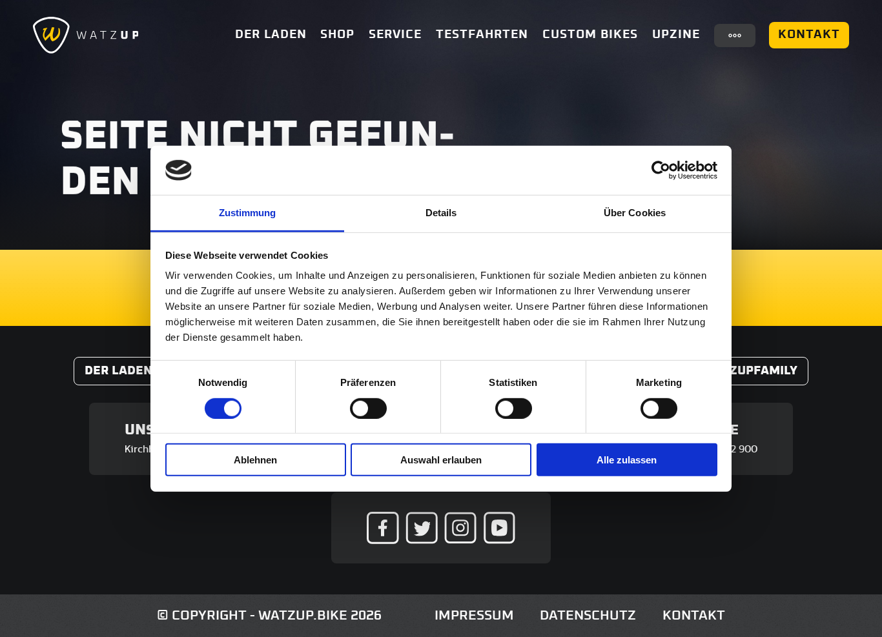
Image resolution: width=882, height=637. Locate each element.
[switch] (368, 408)
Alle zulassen (627, 459)
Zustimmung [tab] (247, 212)
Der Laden (271, 34)
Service (395, 34)
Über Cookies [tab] (635, 212)
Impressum (474, 615)
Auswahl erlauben (441, 459)
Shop (337, 34)
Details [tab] (441, 212)
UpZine (676, 34)
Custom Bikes (590, 34)
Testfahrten (482, 34)
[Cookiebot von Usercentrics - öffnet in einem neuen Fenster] (660, 170)
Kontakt (809, 34)
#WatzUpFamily (745, 371)
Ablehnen (255, 459)
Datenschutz (588, 615)
